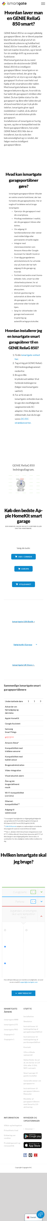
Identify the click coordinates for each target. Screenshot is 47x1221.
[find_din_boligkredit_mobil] (23, 867)
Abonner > (29, 1129)
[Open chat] (40, 1214)
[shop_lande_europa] (23, 573)
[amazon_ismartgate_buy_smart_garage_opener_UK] (23, 651)
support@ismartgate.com (29, 982)
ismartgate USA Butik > (23, 621)
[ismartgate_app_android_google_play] (33, 1136)
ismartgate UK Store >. (23, 665)
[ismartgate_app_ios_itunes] (33, 1145)
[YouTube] (35, 1155)
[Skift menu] (43, 3)
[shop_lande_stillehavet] (23, 589)
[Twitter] (30, 1155)
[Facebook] (25, 1155)
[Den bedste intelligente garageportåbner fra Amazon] (23, 608)
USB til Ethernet (10, 826)
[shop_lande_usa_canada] (23, 561)
